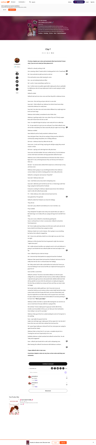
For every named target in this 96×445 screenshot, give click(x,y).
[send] (65, 372)
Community (22, 2)
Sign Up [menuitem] (92, 2)
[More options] (67, 376)
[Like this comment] (67, 378)
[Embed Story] (17, 89)
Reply (36, 380)
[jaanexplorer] (29, 377)
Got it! (4, 9)
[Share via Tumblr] (17, 85)
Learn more (12, 9)
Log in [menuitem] (87, 2)
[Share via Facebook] (17, 73)
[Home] (5, 2)
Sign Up (63, 442)
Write (69, 2)
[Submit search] (30, 2)
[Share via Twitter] (17, 77)
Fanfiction (40, 24)
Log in (55, 442)
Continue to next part (48, 364)
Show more (48, 390)
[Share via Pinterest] (17, 81)
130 (53, 53)
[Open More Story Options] (17, 93)
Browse (13, 2)
